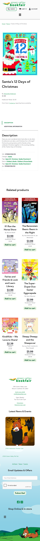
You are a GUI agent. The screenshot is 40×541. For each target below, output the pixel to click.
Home (3, 24)
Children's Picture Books (24, 161)
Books (8, 24)
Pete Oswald (30, 348)
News (20, 464)
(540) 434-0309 (20, 392)
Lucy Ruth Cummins (30, 346)
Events (26, 464)
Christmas (15, 159)
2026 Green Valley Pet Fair (11, 456)
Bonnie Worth (11, 232)
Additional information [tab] (13, 126)
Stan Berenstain (29, 235)
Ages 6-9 (8, 159)
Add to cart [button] (10, 244)
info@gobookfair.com (20, 394)
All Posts (14, 464)
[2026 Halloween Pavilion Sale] (20, 431)
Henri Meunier (31, 296)
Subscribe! (20, 493)
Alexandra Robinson (10, 94)
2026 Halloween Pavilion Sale (14, 448)
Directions (20, 403)
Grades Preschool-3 (25, 159)
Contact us (12, 103)
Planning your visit (20, 405)
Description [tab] (8, 123)
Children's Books (12, 161)
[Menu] (20, 14)
